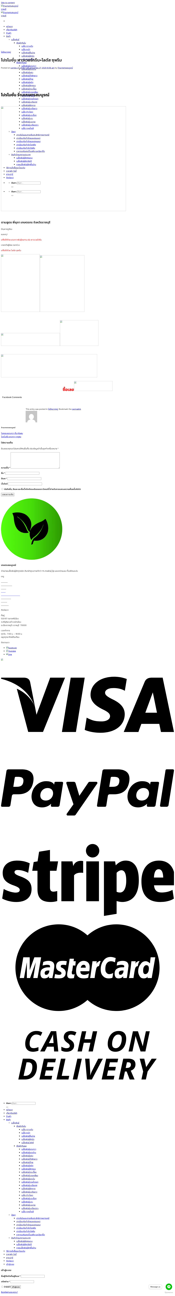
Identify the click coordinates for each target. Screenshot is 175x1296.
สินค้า (8, 36)
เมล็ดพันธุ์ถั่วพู (27, 78)
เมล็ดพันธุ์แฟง (27, 72)
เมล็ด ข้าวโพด (27, 1195)
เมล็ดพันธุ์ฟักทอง (29, 85)
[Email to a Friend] (15, 409)
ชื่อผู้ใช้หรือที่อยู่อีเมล (10, 1276)
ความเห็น (5, 467)
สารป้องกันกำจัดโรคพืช (26, 1227)
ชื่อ (3, 473)
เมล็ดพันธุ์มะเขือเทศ (29, 101)
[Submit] (7, 1107)
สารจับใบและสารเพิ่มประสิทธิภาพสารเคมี (32, 1218)
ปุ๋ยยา (13, 1214)
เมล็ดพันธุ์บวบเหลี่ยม (30, 1175)
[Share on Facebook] (7, 409)
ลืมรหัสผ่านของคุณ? (9, 1292)
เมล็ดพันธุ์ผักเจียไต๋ (24, 1244)
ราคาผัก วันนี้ (11, 1254)
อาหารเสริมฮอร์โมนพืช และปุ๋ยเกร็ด (30, 1234)
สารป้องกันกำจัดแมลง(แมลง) (28, 1221)
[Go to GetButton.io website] (169, 1292)
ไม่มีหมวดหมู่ (6, 52)
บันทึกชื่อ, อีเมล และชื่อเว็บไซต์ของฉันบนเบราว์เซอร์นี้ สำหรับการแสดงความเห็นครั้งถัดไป (42, 489)
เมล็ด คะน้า (26, 49)
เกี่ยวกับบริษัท (11, 29)
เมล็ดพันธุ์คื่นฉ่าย (28, 52)
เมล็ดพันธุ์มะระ (27, 1201)
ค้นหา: (8, 1103)
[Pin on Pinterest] (19, 409)
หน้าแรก (9, 26)
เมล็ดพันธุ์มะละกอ (28, 1205)
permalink (76, 409)
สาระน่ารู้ (9, 1257)
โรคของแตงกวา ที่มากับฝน (12, 433)
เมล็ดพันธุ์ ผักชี (28, 1142)
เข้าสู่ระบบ (16, 1287)
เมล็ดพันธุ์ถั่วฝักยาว (29, 75)
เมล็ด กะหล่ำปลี (28, 1211)
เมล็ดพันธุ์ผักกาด (28, 105)
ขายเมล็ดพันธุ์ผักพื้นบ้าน (26, 1247)
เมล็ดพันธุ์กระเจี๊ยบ (29, 88)
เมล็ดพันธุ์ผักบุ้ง (28, 56)
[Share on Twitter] (11, 409)
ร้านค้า (8, 33)
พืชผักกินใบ (21, 42)
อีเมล (4, 478)
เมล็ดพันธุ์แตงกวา (29, 65)
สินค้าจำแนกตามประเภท (21, 1237)
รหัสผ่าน (5, 1281)
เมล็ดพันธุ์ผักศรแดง (24, 1241)
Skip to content (8, 2)
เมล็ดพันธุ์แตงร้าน (29, 1152)
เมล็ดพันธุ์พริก (27, 82)
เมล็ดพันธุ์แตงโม (28, 1178)
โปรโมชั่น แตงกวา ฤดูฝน (11, 436)
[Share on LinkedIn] (24, 409)
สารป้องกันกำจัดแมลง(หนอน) (28, 1224)
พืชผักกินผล (21, 1145)
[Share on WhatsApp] (3, 409)
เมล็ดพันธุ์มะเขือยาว (29, 1191)
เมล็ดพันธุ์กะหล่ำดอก (30, 98)
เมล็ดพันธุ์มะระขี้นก (29, 1198)
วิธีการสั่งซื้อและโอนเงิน (15, 1251)
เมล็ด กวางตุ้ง (27, 46)
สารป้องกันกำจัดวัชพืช (25, 1231)
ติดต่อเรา (10, 1260)
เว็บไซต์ (4, 483)
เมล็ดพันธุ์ (15, 39)
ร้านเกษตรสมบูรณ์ (65, 67)
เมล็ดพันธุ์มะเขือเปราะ (30, 1208)
